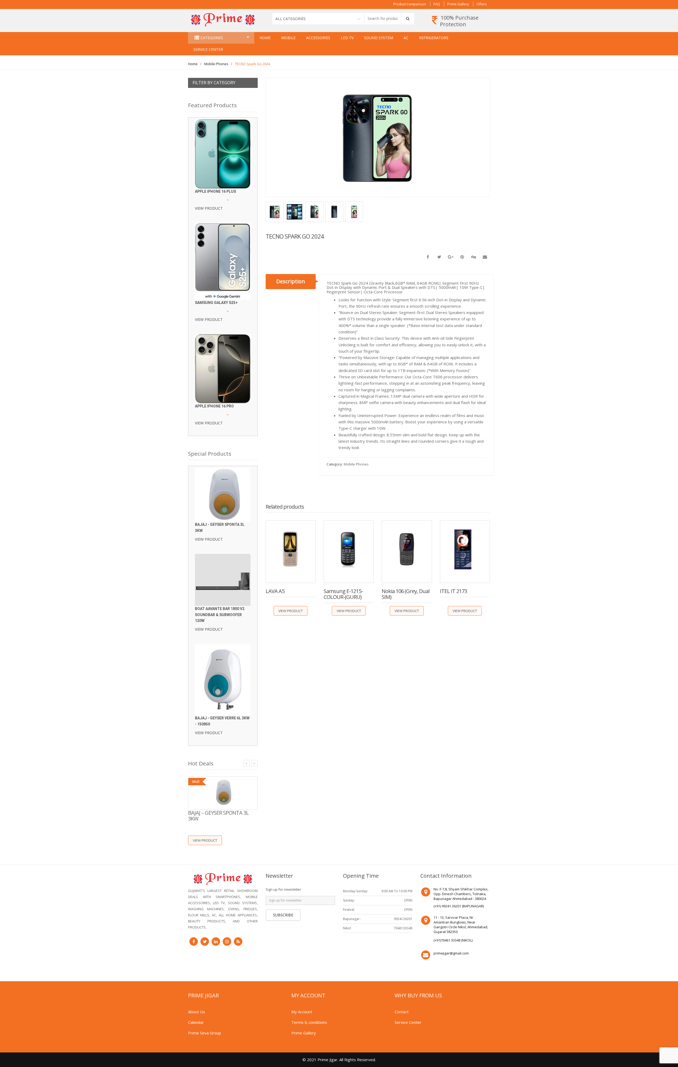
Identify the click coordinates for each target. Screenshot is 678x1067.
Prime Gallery (458, 4)
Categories (211, 37)
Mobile (288, 37)
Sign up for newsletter (283, 889)
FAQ (437, 4)
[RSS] (238, 941)
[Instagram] (227, 941)
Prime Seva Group (204, 1032)
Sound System (378, 37)
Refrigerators (433, 37)
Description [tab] (290, 281)
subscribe (283, 914)
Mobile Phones (216, 63)
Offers (481, 4)
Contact (402, 1011)
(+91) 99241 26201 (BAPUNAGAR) (459, 906)
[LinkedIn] (216, 941)
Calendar (196, 1022)
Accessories (318, 37)
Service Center (208, 49)
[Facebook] (193, 941)
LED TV (347, 37)
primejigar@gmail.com (451, 953)
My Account (301, 1011)
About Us (196, 1011)
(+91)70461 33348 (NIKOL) (453, 940)
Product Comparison (409, 4)
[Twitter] (204, 941)
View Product (290, 610)
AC (406, 37)
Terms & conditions (309, 1022)
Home (265, 37)
